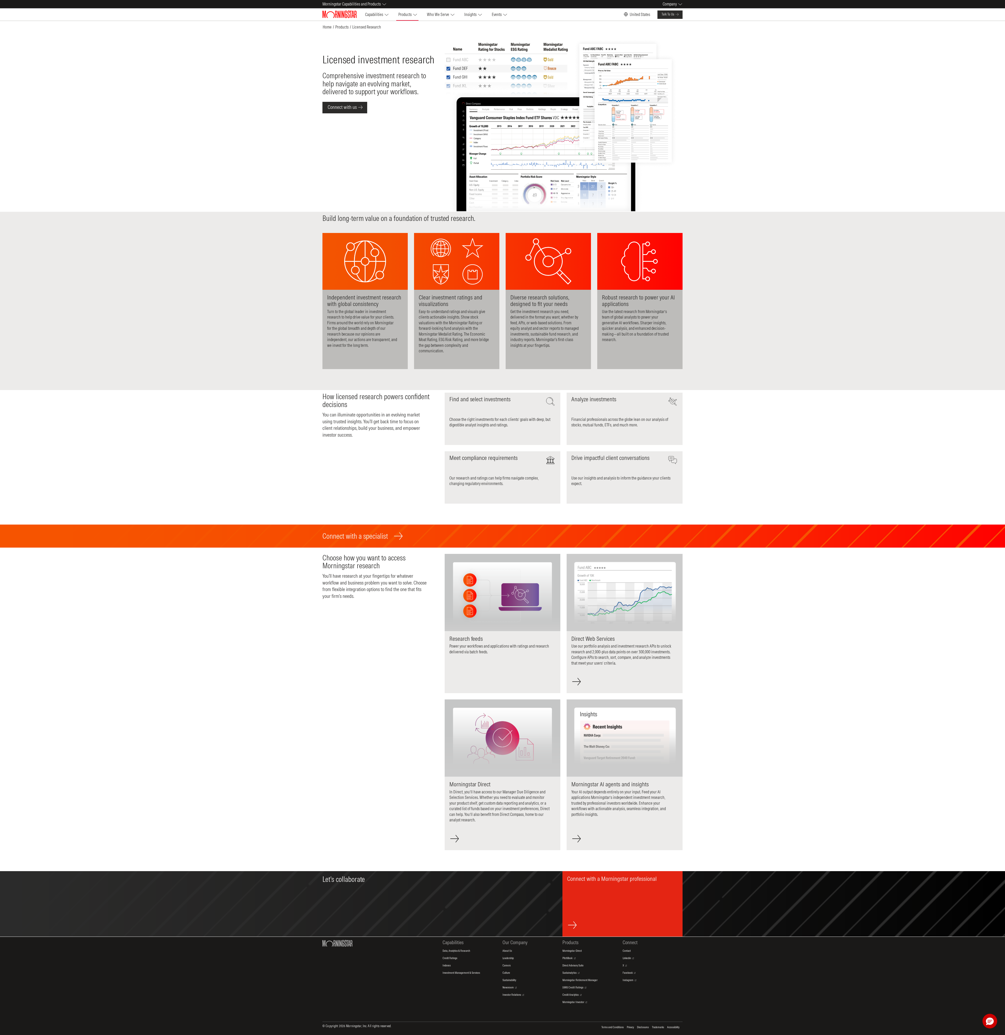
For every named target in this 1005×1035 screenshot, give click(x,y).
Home (327, 27)
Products (342, 27)
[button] (989, 1021)
